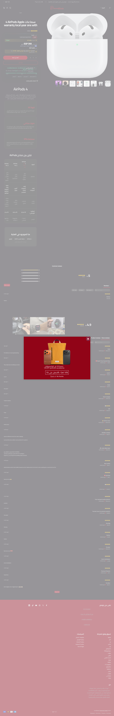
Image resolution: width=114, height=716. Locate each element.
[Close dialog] (88, 339)
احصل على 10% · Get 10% (57, 372)
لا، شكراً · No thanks (57, 376)
